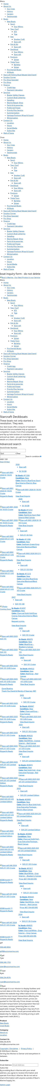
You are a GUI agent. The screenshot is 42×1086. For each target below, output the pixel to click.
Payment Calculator (15, 90)
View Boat (20, 496)
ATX (15, 32)
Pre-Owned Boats (14, 70)
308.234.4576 (5, 977)
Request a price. (18, 621)
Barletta (17, 65)
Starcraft (17, 42)
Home (5, 4)
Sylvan (16, 59)
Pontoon (13, 57)
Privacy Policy (26, 1048)
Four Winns (18, 26)
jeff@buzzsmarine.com (9, 951)
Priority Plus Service (15, 110)
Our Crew (11, 9)
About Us (7, 6)
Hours (9, 125)
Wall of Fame (8, 133)
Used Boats (4, 1026)
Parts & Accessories (15, 105)
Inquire (27, 496)
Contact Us (7, 120)
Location (10, 123)
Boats (5, 19)
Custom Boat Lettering (16, 97)
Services (6, 92)
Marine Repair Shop (15, 103)
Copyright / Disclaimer (9, 1048)
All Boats (10, 72)
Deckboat (14, 49)
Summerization (13, 113)
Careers (10, 14)
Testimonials (12, 16)
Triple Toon (14, 62)
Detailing (10, 100)
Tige (15, 34)
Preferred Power (14, 108)
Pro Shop (7, 82)
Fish (12, 37)
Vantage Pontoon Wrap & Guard (20, 115)
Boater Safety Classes (15, 95)
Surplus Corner (9, 77)
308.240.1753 (5, 962)
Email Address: (6, 1065)
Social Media (12, 128)
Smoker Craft (19, 39)
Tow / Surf (14, 29)
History (10, 11)
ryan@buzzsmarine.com (10, 982)
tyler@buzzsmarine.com (10, 966)
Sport (12, 24)
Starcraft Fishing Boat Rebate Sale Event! (19, 75)
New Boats (11, 21)
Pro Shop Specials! (10, 80)
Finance (6, 85)
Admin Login (5, 1085)
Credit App (11, 87)
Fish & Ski (14, 44)
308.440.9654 (5, 947)
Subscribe (11, 130)
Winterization (12, 118)
